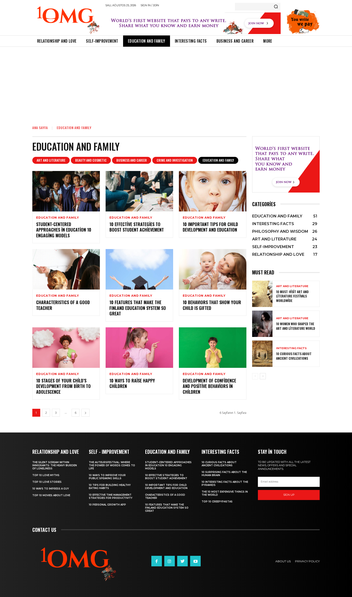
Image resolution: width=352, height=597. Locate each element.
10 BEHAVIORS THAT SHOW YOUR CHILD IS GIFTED (212, 305)
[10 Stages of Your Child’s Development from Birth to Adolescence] (66, 347)
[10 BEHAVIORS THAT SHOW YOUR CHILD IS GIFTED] (212, 269)
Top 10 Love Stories (47, 481)
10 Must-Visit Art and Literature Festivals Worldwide (292, 296)
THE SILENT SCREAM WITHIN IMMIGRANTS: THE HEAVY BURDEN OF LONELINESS (54, 465)
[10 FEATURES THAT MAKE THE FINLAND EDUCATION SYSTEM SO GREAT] (139, 269)
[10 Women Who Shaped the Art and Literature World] (262, 324)
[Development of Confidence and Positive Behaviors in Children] (212, 347)
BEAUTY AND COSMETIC (91, 160)
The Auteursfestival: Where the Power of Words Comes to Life (112, 465)
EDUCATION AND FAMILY (218, 160)
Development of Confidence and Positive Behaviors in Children (209, 386)
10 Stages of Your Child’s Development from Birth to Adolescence (63, 386)
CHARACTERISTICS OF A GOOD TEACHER (63, 305)
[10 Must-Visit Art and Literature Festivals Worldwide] (262, 294)
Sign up (289, 494)
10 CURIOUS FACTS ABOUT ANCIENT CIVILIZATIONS (294, 355)
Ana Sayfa (40, 127)
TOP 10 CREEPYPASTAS (217, 501)
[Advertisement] (176, 82)
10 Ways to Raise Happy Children (132, 383)
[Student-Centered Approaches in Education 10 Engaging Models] (66, 191)
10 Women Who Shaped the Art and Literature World (295, 325)
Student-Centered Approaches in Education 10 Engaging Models (63, 230)
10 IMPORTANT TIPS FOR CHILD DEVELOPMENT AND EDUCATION (210, 227)
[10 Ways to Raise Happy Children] (139, 347)
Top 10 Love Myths (45, 475)
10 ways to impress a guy (50, 488)
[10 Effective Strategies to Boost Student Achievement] (139, 191)
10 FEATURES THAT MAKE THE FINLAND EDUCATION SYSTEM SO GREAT (137, 308)
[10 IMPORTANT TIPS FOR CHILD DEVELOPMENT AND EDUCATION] (212, 191)
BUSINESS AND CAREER (131, 160)
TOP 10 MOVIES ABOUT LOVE (51, 495)
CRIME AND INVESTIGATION (175, 160)
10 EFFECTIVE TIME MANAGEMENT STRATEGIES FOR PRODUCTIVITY (110, 496)
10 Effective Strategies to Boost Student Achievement (136, 227)
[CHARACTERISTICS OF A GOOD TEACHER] (66, 269)
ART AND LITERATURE (51, 160)
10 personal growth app (107, 504)
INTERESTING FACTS (291, 348)
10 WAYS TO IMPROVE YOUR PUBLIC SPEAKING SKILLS (107, 477)
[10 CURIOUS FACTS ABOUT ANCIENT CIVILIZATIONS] (262, 354)
